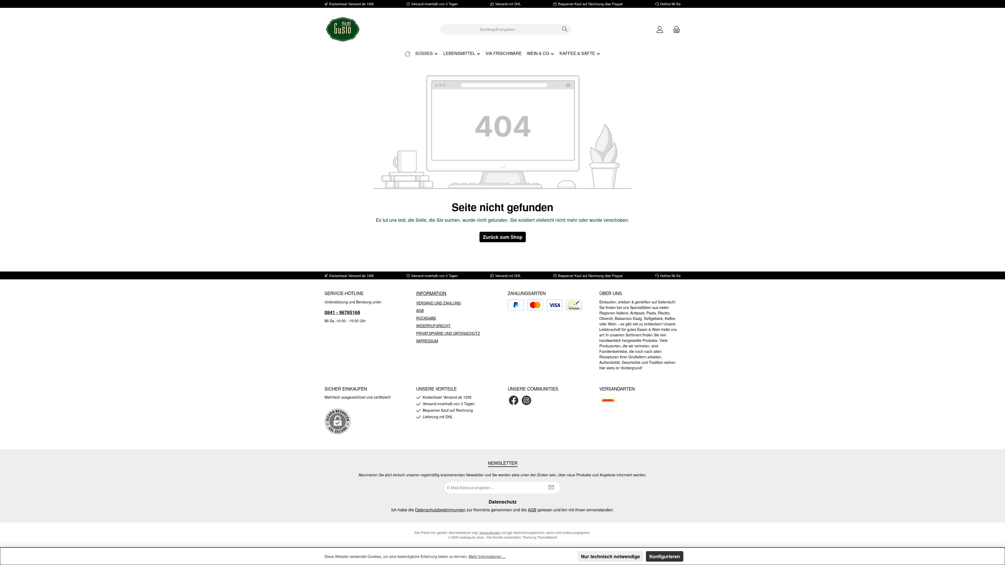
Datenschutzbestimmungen (440, 509)
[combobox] (499, 29)
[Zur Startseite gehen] (343, 29)
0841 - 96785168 (342, 312)
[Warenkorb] (674, 29)
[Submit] (551, 488)
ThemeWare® (547, 537)
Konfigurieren (664, 556)
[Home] (407, 53)
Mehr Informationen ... (487, 556)
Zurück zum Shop (502, 237)
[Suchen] (565, 29)
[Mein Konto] (660, 29)
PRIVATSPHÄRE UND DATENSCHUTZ (448, 333)
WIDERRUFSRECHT (433, 325)
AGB (420, 310)
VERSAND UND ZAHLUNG (438, 303)
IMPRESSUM (427, 340)
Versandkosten (489, 532)
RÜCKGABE (426, 318)
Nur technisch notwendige (610, 556)
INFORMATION (431, 293)
